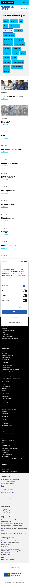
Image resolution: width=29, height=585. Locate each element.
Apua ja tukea (6, 445)
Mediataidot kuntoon (7, 398)
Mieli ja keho (8, 44)
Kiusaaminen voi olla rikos (8, 372)
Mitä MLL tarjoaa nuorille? (8, 467)
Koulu (3, 421)
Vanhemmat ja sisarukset (8, 355)
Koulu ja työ (19, 40)
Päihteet (15, 53)
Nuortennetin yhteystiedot (8, 493)
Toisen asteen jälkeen (7, 425)
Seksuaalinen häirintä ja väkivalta (10, 338)
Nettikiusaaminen (6, 407)
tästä (2, 530)
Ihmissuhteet (8, 30)
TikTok (5, 509)
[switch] (25, 291)
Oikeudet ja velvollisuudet (8, 440)
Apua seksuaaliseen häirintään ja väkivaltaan (13, 459)
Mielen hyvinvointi (6, 386)
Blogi (5, 26)
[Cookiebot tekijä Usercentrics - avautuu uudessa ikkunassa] (20, 261)
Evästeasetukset (14, 567)
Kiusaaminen (8, 40)
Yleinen (6, 71)
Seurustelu (4, 353)
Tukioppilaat (4, 419)
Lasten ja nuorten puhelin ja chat (10, 448)
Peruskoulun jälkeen (6, 423)
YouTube (5, 512)
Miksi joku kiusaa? (6, 367)
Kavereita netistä (6, 405)
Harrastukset (14, 26)
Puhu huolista (5, 452)
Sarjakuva (7, 62)
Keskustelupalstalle (7, 2)
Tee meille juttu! (5, 469)
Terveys (6, 66)
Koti (2, 438)
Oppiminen (16, 49)
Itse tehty (18, 30)
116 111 (5, 542)
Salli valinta (14, 317)
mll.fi (2, 487)
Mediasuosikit (5, 413)
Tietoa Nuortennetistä (7, 490)
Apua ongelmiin (5, 456)
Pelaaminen (4, 400)
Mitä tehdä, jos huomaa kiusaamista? (11, 378)
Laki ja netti (4, 411)
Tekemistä (5, 464)
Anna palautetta (5, 496)
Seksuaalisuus (18, 62)
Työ (2, 428)
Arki (21, 21)
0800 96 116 (6, 551)
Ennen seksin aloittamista (8, 330)
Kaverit (3, 351)
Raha (3, 442)
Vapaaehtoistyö (17, 66)
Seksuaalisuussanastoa (7, 343)
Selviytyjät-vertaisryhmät (7, 376)
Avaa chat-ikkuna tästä (7, 559)
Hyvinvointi (4, 388)
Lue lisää (4, 99)
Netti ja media (19, 44)
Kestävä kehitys (9, 35)
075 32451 (6, 485)
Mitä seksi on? (5, 326)
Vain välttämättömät (14, 322)
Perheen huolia (5, 359)
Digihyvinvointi (5, 396)
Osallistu (6, 53)
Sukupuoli (4, 340)
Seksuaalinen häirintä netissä (9, 409)
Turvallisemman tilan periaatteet (10, 499)
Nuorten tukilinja (5, 450)
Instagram (6, 511)
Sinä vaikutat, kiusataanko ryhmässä (10, 369)
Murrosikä (4, 384)
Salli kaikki (14, 312)
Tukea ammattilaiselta (7, 454)
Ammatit (13, 21)
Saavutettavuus (14, 565)
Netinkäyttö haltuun (6, 403)
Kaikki (6, 21)
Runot (14, 58)
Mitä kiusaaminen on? (7, 365)
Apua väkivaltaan (6, 461)
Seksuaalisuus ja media (7, 336)
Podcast (6, 58)
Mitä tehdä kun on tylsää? (8, 434)
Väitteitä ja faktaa (6, 345)
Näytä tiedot (21, 307)
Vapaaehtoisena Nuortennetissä (9, 471)
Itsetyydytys (4, 328)
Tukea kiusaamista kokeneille (9, 374)
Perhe (23, 53)
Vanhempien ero (6, 357)
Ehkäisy (3, 332)
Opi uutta (7, 49)
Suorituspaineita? (6, 334)
